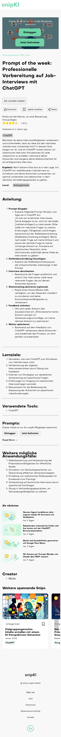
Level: (5, 185)
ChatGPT (7, 135)
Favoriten (11, 109)
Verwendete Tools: (20, 406)
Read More (8, 440)
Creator (9, 574)
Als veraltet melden (14, 100)
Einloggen (29, 32)
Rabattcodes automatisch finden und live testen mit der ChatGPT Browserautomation (40, 528)
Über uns (30, 692)
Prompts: (11, 423)
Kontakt (30, 717)
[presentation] (4, 625)
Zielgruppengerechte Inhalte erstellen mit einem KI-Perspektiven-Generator (23, 632)
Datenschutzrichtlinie (30, 711)
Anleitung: (12, 199)
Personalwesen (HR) (13, 55)
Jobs (30, 699)
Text (27, 55)
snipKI (10, 4)
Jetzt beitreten (29, 42)
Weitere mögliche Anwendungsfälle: (19, 454)
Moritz (12, 578)
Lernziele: (11, 354)
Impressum (30, 705)
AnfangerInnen (21, 185)
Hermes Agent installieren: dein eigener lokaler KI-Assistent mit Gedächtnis (38, 514)
